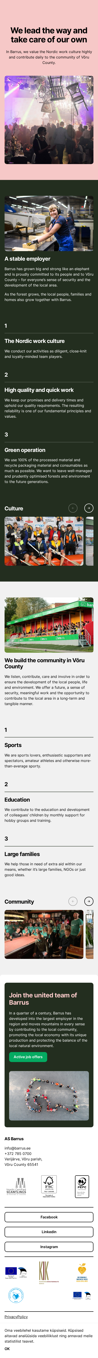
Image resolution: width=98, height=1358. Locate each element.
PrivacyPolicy (16, 1316)
